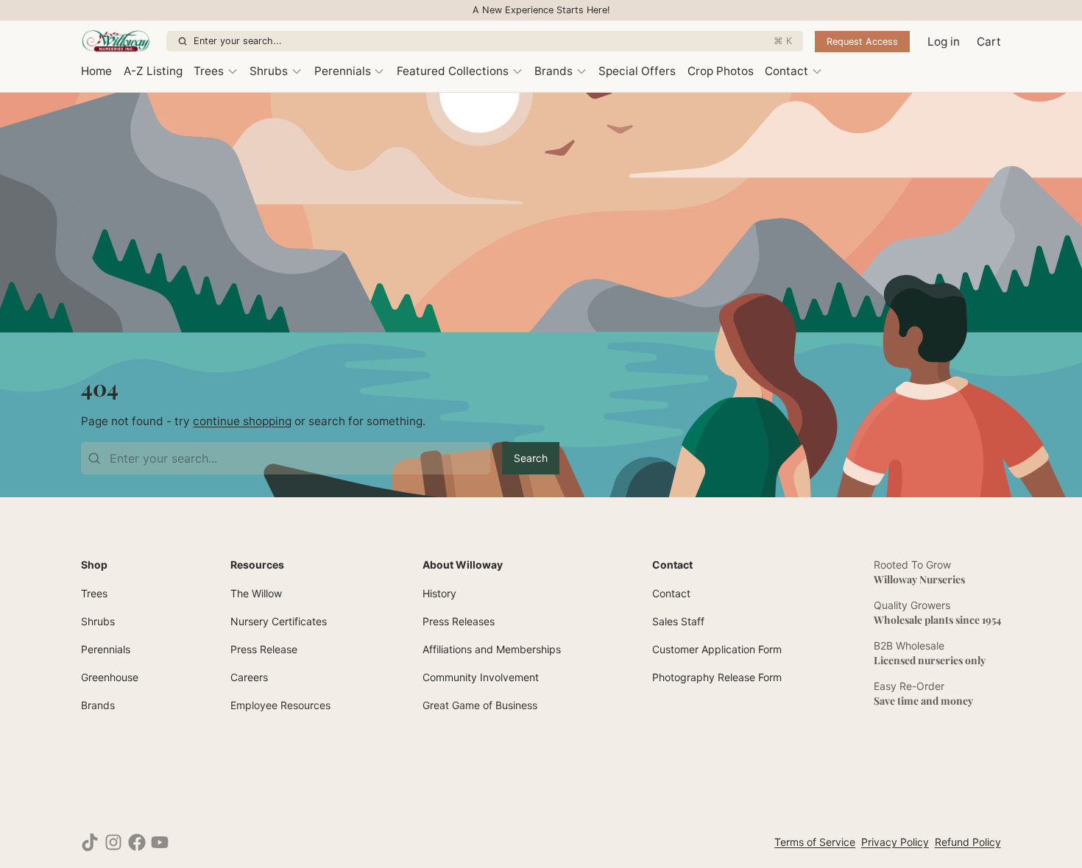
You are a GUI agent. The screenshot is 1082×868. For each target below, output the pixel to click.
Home (96, 71)
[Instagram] (113, 842)
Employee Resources (280, 705)
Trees (209, 71)
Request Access (862, 41)
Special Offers (637, 71)
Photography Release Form (717, 677)
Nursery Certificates (278, 621)
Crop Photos (720, 71)
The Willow (256, 593)
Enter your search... (493, 40)
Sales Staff (678, 621)
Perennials (342, 71)
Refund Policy (968, 842)
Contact (786, 71)
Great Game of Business (479, 705)
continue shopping (242, 421)
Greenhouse (109, 677)
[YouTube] (160, 842)
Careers (249, 677)
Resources (257, 564)
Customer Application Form (717, 649)
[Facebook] (137, 842)
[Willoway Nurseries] (120, 41)
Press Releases (458, 621)
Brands (553, 71)
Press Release (263, 649)
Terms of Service (814, 842)
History (439, 593)
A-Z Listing (153, 71)
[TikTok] (90, 842)
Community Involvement (480, 677)
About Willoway (462, 564)
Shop (94, 564)
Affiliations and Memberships (491, 649)
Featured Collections (453, 71)
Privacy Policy (895, 842)
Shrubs (269, 71)
